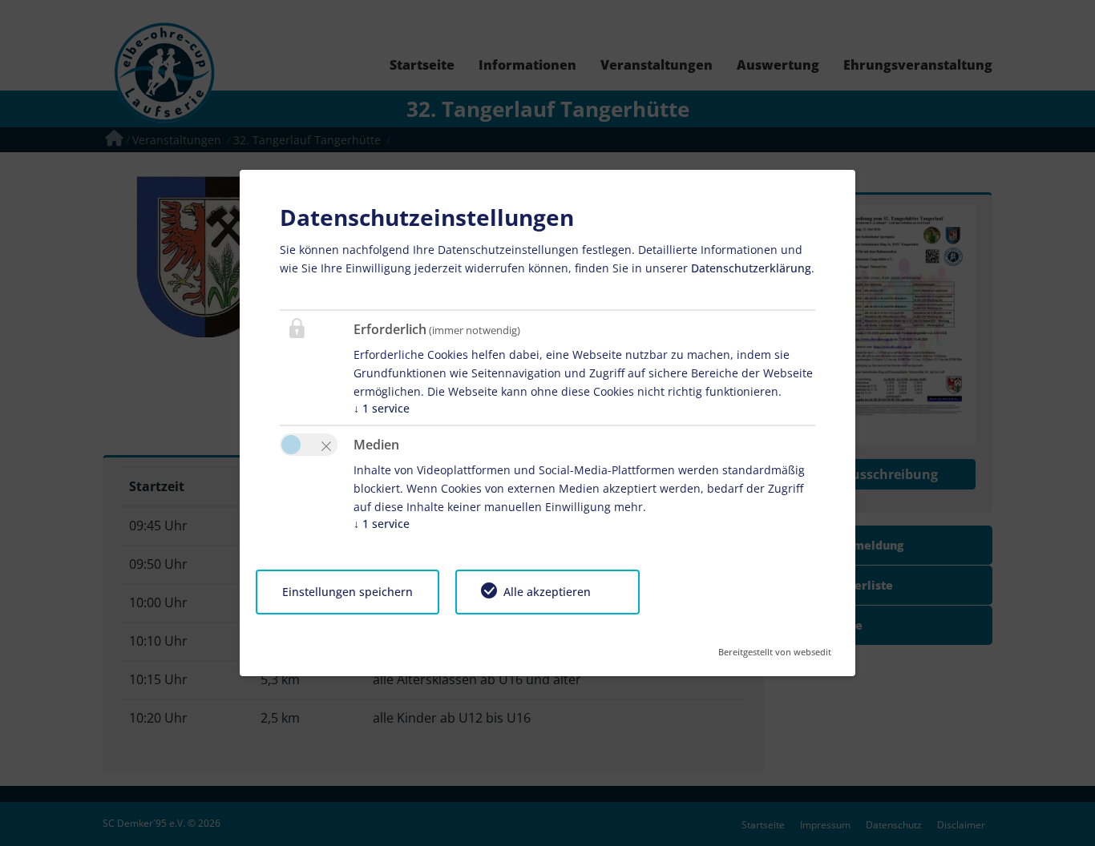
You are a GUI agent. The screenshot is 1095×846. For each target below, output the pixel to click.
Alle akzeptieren (547, 591)
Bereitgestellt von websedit (774, 647)
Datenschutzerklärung (751, 268)
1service (382, 408)
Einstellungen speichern (347, 591)
